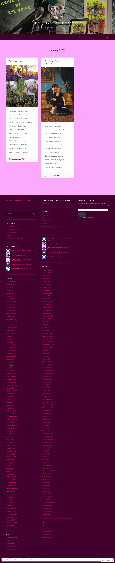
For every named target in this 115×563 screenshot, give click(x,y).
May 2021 (10, 339)
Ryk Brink (14, 250)
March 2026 (11, 282)
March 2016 (10, 505)
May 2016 (10, 500)
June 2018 (10, 434)
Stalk (82, 214)
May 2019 (10, 402)
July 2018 (10, 431)
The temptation (12, 232)
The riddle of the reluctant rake (52, 62)
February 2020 (11, 376)
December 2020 (12, 348)
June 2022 (10, 307)
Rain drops (28, 264)
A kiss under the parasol (15, 238)
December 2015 (12, 514)
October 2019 (11, 388)
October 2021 (11, 325)
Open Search (107, 37)
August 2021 (11, 330)
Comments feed (12, 546)
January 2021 (11, 345)
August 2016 (11, 491)
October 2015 (11, 520)
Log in (9, 540)
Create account (12, 538)
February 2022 (11, 313)
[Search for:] (21, 214)
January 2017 (11, 480)
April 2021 (10, 342)
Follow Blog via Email (86, 200)
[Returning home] (22, 86)
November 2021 (12, 322)
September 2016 (12, 488)
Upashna (14, 255)
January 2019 (11, 414)
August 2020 (11, 359)
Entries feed (10, 543)
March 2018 (10, 442)
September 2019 (12, 391)
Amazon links (13, 37)
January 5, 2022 (51, 176)
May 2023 (10, 293)
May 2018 (10, 437)
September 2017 (12, 457)
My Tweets (45, 203)
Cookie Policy (34, 559)
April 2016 (10, 503)
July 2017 (10, 462)
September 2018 (12, 425)
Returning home (16, 61)
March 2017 (10, 474)
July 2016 (10, 494)
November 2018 (12, 419)
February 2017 (11, 477)
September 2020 (12, 356)
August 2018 (11, 428)
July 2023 (10, 287)
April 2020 (10, 371)
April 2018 (10, 440)
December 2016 (12, 483)
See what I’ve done (88, 37)
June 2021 (10, 336)
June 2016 (10, 497)
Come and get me (28, 37)
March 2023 (11, 299)
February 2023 (11, 302)
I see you (41, 37)
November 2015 (12, 517)
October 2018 (11, 422)
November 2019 (12, 385)
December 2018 (12, 417)
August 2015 (11, 526)
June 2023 (10, 290)
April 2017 (10, 471)
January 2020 (11, 379)
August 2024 (11, 284)
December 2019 (12, 382)
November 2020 (12, 351)
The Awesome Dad (16, 264)
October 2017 (11, 454)
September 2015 (12, 523)
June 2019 (10, 399)
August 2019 (11, 394)
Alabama (22, 255)
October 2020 (11, 353)
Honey (9, 235)
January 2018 (11, 448)
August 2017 (11, 460)
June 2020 (10, 365)
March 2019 (10, 408)
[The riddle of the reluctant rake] (57, 94)
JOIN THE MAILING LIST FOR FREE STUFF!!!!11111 (63, 37)
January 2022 (11, 316)
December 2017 (12, 451)
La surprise (10, 227)
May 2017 (10, 468)
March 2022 (11, 310)
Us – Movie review (25, 268)
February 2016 (11, 508)
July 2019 (10, 396)
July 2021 (10, 333)
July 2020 (10, 362)
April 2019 (10, 405)
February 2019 (11, 411)
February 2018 (11, 445)
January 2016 (11, 511)
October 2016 (11, 485)
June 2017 (10, 465)
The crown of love (12, 229)
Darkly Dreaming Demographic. (57, 23)
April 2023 (10, 296)
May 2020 (10, 368)
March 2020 (11, 373)
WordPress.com (12, 549)
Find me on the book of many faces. (18, 200)
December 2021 (12, 319)
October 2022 (11, 305)
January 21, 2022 (16, 159)
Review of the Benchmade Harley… (23, 251)
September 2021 (12, 328)
